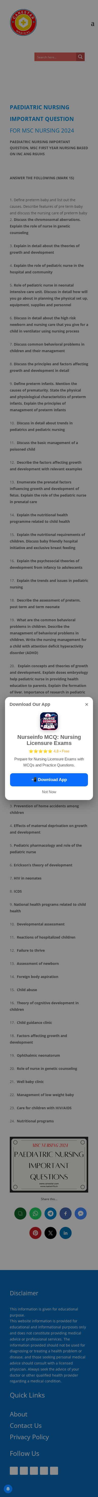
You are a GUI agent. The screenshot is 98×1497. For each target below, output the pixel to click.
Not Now (49, 792)
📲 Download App (49, 779)
